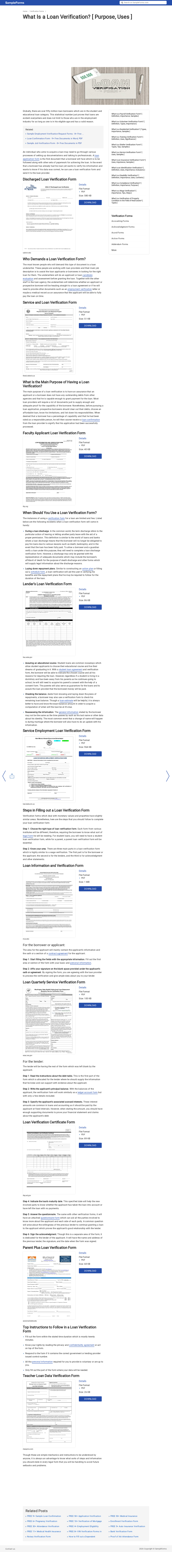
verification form (56, 518)
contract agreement (58, 953)
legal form (28, 836)
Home (25, 11)
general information (68, 712)
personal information (80, 963)
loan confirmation (91, 419)
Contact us (10, 1549)
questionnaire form (50, 1218)
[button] (129, 250)
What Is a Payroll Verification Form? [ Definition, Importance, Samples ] (127, 115)
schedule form (38, 572)
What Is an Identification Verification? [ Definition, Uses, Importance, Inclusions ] (128, 169)
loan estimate (66, 700)
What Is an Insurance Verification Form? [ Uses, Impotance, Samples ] (129, 161)
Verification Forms (37, 11)
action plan (87, 568)
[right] (168, 776)
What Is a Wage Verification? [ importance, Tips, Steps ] (124, 192)
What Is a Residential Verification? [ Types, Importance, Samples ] (129, 130)
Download (90, 202)
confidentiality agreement (81, 1345)
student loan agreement (70, 669)
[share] (12, 776)
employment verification (80, 289)
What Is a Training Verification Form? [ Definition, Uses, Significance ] (127, 138)
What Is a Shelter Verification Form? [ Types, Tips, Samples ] (127, 146)
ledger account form (88, 1092)
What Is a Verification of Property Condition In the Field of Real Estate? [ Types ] (127, 200)
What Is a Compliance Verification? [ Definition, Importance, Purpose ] (126, 184)
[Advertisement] (86, 43)
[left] (4, 776)
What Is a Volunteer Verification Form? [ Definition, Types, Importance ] (128, 122)
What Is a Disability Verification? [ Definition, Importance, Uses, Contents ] (128, 176)
